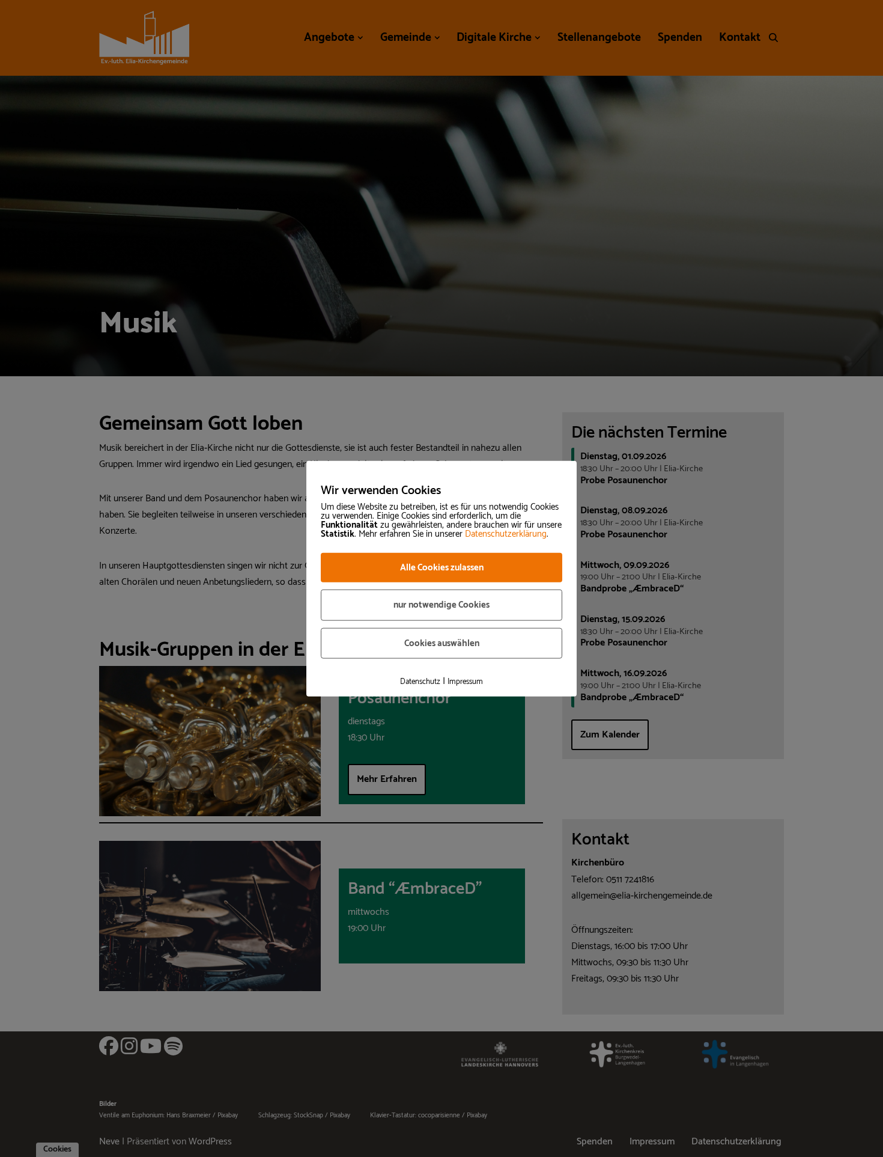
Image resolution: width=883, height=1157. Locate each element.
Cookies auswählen (441, 642)
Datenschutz (420, 682)
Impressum (465, 682)
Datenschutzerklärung (506, 533)
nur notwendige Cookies (441, 604)
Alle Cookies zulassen (442, 567)
